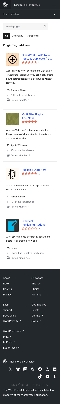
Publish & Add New (34, 169)
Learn (6, 304)
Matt (7, 336)
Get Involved (39, 304)
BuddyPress (11, 347)
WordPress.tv (12, 321)
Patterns (36, 294)
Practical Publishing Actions (34, 222)
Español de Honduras (22, 361)
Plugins (35, 288)
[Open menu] (55, 4)
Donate (37, 315)
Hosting (7, 288)
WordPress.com (13, 331)
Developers (9, 315)
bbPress (9, 342)
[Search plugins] (45, 26)
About (6, 278)
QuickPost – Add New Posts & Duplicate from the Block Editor (37, 57)
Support (7, 310)
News (6, 283)
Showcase (37, 278)
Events (35, 310)
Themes (36, 283)
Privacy (7, 294)
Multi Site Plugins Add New (33, 116)
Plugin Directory (11, 14)
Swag (36, 321)
